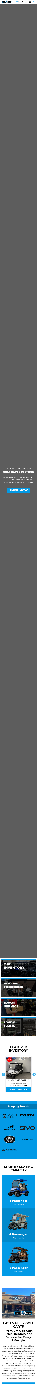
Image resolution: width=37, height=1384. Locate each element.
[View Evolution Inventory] (27, 1128)
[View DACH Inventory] (9, 1116)
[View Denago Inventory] (27, 1116)
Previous (3, 1074)
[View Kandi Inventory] (9, 1139)
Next (33, 1074)
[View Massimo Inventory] (27, 1139)
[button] (34, 2)
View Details (17, 1089)
